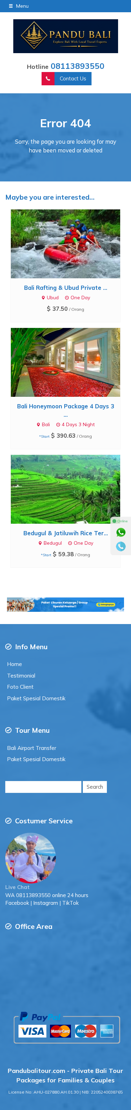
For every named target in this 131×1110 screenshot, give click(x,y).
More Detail (72, 243)
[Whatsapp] (121, 532)
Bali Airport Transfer (31, 748)
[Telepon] (121, 546)
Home (14, 664)
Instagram (45, 903)
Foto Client (20, 686)
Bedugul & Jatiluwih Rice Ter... (65, 533)
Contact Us (73, 78)
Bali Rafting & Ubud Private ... (65, 287)
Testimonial (21, 675)
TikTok (70, 903)
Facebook (17, 903)
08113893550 (77, 66)
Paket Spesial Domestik (36, 698)
